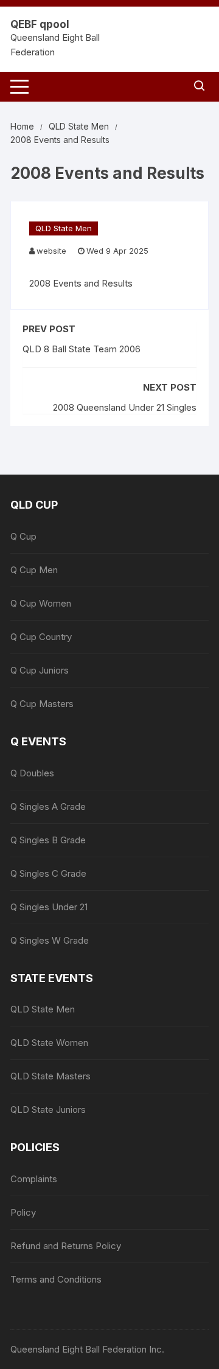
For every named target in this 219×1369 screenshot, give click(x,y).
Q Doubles (32, 773)
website (51, 251)
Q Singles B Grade (48, 840)
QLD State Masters (50, 1076)
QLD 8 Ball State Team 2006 (82, 349)
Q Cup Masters (42, 703)
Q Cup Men (34, 570)
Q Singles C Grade (48, 873)
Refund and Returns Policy (65, 1246)
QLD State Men (63, 228)
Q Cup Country (41, 637)
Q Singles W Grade (49, 940)
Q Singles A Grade (48, 806)
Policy (23, 1212)
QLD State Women (49, 1042)
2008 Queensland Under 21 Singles (124, 407)
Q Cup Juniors (39, 670)
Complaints (33, 1179)
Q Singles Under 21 (49, 907)
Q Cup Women (40, 603)
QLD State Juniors (48, 1109)
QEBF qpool (39, 24)
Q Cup (23, 536)
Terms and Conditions (56, 1279)
